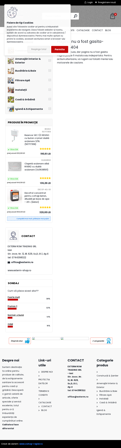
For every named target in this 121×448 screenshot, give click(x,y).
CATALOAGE (83, 30)
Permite (60, 49)
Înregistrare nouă (107, 2)
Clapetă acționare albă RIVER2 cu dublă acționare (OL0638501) (36, 166)
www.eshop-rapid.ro (31, 443)
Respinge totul (38, 49)
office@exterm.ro (22, 262)
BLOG (108, 30)
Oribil (10, 324)
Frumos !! (12, 306)
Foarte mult (14, 297)
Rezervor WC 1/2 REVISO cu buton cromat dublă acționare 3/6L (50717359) (36, 140)
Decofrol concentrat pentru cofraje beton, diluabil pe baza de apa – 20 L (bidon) (36, 197)
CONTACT (97, 30)
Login (90, 2)
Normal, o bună (16, 315)
